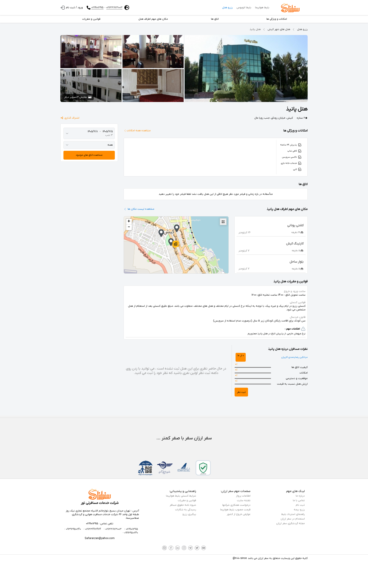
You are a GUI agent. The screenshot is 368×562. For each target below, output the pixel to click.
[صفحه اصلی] (290, 7)
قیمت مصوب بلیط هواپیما (235, 509)
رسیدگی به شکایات (185, 509)
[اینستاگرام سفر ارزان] (184, 548)
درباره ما (300, 496)
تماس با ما (299, 500)
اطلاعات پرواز (243, 496)
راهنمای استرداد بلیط (293, 514)
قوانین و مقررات (187, 500)
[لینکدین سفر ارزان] (177, 548)
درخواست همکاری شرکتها (236, 505)
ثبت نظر (241, 392)
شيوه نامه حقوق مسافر (183, 505)
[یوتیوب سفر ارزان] (203, 548)
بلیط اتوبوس (244, 7)
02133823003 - (112, 529)
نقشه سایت (244, 500)
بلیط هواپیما (262, 7)
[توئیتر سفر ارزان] (197, 548)
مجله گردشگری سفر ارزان (290, 523)
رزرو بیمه (299, 509)
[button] (175, 244)
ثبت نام (300, 505)
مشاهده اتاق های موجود (89, 155)
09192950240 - (130, 533)
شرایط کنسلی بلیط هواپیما (181, 496)
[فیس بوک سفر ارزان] (171, 548)
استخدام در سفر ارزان (293, 519)
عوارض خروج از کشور (239, 514)
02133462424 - (92, 529)
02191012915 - (130, 529)
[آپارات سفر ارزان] (164, 548)
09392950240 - (72, 529)
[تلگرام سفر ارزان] (190, 548)
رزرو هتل (227, 7)
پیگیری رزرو (189, 514)
